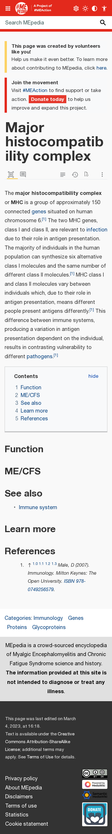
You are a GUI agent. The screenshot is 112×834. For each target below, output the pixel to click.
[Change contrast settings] (94, 8)
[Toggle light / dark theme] (85, 8)
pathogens (40, 357)
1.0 (35, 564)
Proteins (17, 628)
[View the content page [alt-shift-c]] (12, 174)
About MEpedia (23, 788)
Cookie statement (26, 824)
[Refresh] (88, 174)
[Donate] (94, 813)
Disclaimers (19, 797)
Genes (76, 618)
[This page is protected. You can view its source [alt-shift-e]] (64, 174)
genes (39, 212)
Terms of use (21, 806)
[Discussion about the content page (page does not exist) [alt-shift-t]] (24, 174)
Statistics (16, 815)
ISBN (69, 581)
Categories (18, 618)
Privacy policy (21, 779)
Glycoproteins (49, 628)
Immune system (38, 508)
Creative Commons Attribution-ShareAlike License (39, 742)
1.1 (41, 564)
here (101, 68)
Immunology (48, 618)
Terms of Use (40, 757)
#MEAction (35, 90)
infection (96, 230)
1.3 (54, 564)
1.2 (47, 564)
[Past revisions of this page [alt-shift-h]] (76, 174)
